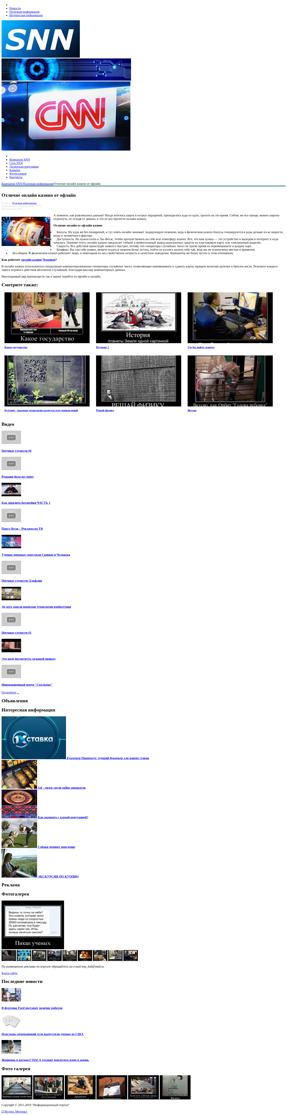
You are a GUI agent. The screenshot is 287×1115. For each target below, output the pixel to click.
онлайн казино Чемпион (38, 259)
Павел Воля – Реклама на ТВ (22, 528)
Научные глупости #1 (16, 632)
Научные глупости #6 (16, 450)
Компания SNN (19, 159)
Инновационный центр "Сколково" (27, 684)
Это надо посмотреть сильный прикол (28, 658)
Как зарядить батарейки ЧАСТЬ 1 (26, 502)
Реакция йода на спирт (18, 476)
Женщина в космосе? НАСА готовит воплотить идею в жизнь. (45, 1060)
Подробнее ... (10, 692)
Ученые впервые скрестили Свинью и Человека (36, 554)
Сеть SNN (16, 163)
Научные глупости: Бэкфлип (22, 580)
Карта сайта (9, 973)
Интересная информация (26, 15)
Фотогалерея (17, 173)
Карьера (14, 170)
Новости (15, 8)
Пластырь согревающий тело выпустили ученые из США (43, 1034)
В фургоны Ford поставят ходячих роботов (32, 1008)
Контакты (15, 177)
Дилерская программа (24, 166)
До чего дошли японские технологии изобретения (36, 606)
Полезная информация (24, 11)
